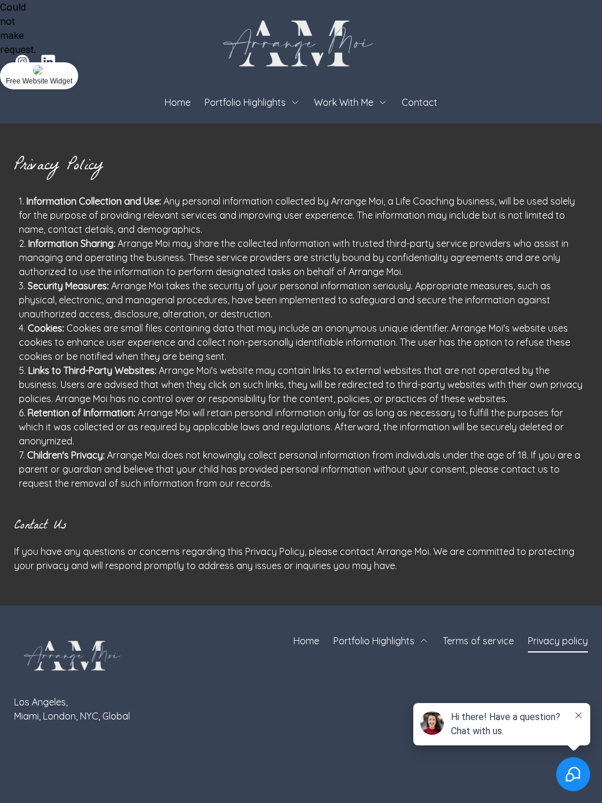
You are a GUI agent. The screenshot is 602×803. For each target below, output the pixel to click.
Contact (419, 102)
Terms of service (478, 641)
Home (177, 102)
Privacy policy (558, 641)
